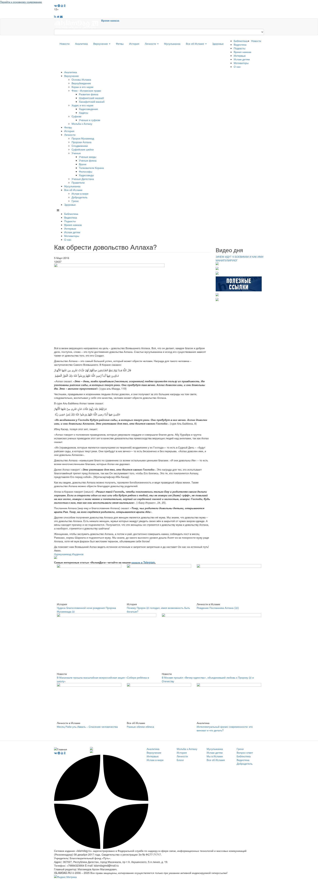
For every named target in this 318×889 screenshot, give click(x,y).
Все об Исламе (195, 43)
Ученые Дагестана (83, 179)
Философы (85, 171)
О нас (237, 66)
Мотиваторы (241, 63)
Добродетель (79, 197)
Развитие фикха (88, 94)
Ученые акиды (87, 157)
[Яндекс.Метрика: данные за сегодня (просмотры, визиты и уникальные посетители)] (65, 877)
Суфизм (76, 116)
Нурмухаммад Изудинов (68, 554)
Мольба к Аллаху (82, 123)
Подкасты (239, 48)
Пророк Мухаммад (83, 138)
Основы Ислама (81, 79)
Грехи (75, 201)
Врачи (82, 164)
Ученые (76, 153)
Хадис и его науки (82, 105)
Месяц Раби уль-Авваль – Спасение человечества (87, 726)
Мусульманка (172, 43)
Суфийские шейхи (83, 149)
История (134, 43)
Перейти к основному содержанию (21, 2)
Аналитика (81, 43)
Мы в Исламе (215, 756)
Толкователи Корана (91, 168)
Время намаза (110, 20)
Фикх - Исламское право (86, 90)
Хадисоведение (88, 109)
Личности (151, 43)
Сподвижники (80, 146)
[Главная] (77, 23)
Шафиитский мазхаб (91, 98)
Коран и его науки (82, 87)
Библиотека (241, 41)
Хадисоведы (86, 175)
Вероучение (101, 43)
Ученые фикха (87, 160)
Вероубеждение (81, 83)
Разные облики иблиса (140, 726)
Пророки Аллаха (81, 142)
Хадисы (83, 112)
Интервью (240, 55)
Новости (65, 43)
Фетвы (120, 43)
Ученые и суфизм (89, 120)
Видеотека (240, 44)
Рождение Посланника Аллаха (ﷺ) (218, 608)
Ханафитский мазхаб (92, 101)
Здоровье (218, 43)
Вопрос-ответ (245, 752)
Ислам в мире (80, 193)
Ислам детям (242, 59)
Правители (78, 182)
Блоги (180, 760)
